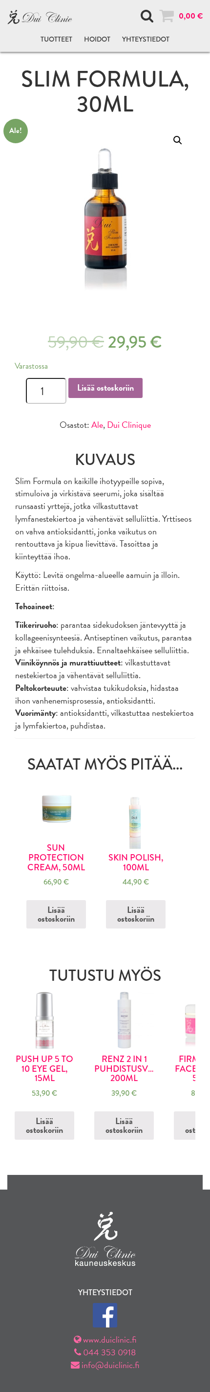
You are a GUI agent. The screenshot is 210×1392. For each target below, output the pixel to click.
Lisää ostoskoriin (105, 387)
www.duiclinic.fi (108, 1339)
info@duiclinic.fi (109, 1364)
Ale (97, 424)
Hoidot (97, 39)
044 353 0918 (108, 1352)
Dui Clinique (129, 424)
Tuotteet (56, 39)
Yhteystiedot (145, 39)
